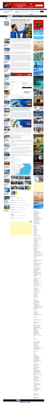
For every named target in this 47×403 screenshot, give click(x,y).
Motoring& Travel (18, 14)
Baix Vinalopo (32, 11)
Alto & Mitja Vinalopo (37, 11)
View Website (21, 97)
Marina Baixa (26, 11)
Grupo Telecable (13, 38)
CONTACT (6, 9)
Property (24, 14)
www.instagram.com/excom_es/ (17, 160)
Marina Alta (22, 11)
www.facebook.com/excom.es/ (17, 159)
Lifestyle (21, 14)
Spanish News (28, 14)
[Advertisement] (21, 228)
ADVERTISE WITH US (9, 9)
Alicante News (5, 14)
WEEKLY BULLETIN (13, 9)
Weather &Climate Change (10, 14)
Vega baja (19, 11)
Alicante (29, 11)
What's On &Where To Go (13, 14)
